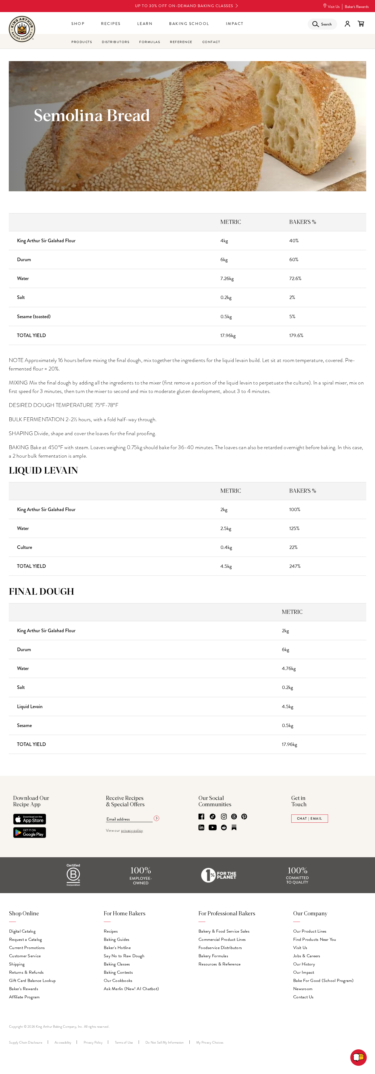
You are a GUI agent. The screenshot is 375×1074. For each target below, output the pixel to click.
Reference (181, 41)
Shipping (16, 964)
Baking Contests (118, 972)
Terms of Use (124, 1042)
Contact (211, 41)
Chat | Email (309, 818)
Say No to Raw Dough (124, 956)
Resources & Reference (219, 964)
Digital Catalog (22, 931)
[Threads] (234, 817)
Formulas (149, 41)
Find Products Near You (314, 939)
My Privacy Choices (209, 1042)
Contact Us (303, 997)
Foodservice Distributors (220, 947)
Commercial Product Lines (222, 939)
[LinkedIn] (201, 828)
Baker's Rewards (357, 7)
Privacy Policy (93, 1042)
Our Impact (303, 972)
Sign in (347, 24)
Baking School (189, 24)
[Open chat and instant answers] (358, 1057)
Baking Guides (116, 939)
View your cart (361, 24)
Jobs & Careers (306, 956)
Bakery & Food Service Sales (224, 931)
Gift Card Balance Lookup (32, 980)
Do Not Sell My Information (164, 1042)
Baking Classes (117, 964)
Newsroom (302, 988)
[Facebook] (201, 817)
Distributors (115, 41)
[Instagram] (224, 817)
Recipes (111, 24)
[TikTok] (213, 817)
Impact (235, 24)
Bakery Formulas (213, 956)
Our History (304, 964)
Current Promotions (27, 947)
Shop (78, 24)
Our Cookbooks (118, 980)
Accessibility (63, 1042)
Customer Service (25, 956)
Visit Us (334, 7)
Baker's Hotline (117, 947)
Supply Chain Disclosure (25, 1042)
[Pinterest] (244, 817)
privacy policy (132, 830)
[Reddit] (224, 828)
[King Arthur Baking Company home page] (22, 29)
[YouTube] (213, 828)
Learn (145, 24)
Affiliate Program (24, 997)
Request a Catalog (25, 939)
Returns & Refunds (26, 972)
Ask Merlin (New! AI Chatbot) (131, 988)
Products (81, 41)
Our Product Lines (309, 931)
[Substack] (234, 828)
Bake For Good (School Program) (323, 980)
